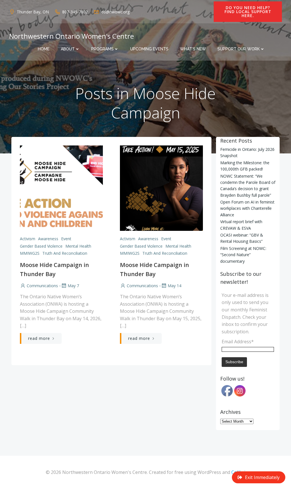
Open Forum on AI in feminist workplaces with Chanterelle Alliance (247, 208)
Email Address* (238, 341)
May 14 (174, 285)
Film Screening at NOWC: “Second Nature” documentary (243, 255)
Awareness (48, 238)
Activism (27, 238)
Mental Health (78, 246)
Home (43, 49)
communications (42, 285)
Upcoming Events (149, 49)
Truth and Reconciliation (64, 253)
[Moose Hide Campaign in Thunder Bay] (61, 187)
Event (66, 238)
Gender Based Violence (41, 246)
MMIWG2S (30, 253)
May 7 (73, 285)
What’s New (193, 49)
